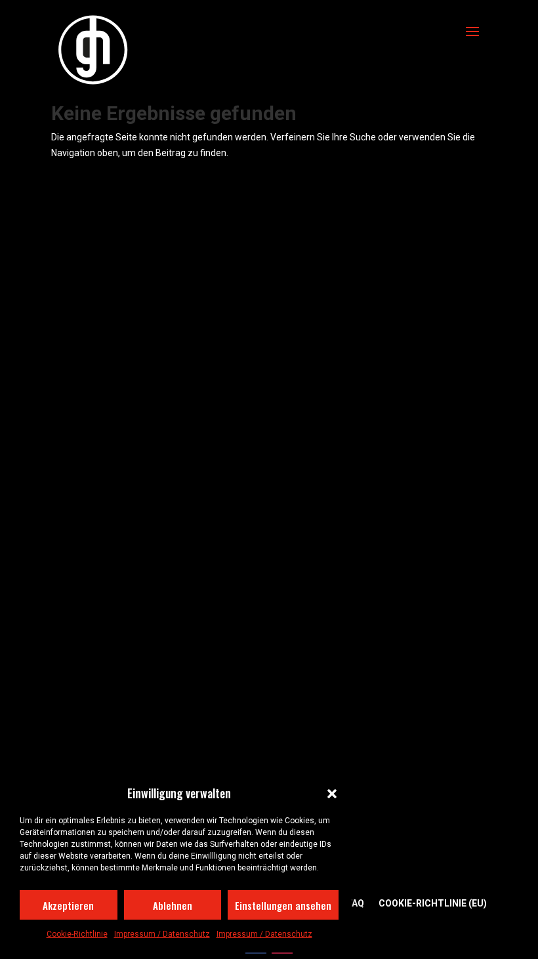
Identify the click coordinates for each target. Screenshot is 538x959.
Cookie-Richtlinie (77, 934)
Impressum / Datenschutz (162, 934)
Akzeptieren (68, 905)
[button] (332, 793)
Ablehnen (172, 905)
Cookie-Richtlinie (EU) (433, 903)
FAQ (355, 903)
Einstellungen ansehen (283, 905)
